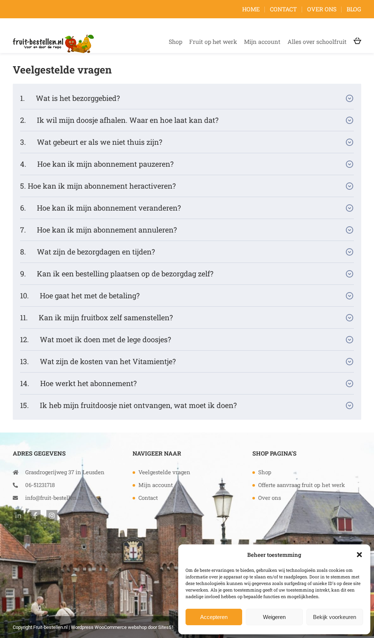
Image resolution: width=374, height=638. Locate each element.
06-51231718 (40, 484)
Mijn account (262, 41)
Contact (283, 9)
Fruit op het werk (213, 41)
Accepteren (214, 617)
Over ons (321, 9)
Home (251, 9)
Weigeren (274, 617)
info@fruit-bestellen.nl (54, 497)
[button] (359, 554)
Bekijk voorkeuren (334, 617)
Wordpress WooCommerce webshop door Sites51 (122, 627)
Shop (175, 41)
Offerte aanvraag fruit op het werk (301, 484)
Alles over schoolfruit (317, 41)
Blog (354, 9)
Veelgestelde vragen (164, 472)
